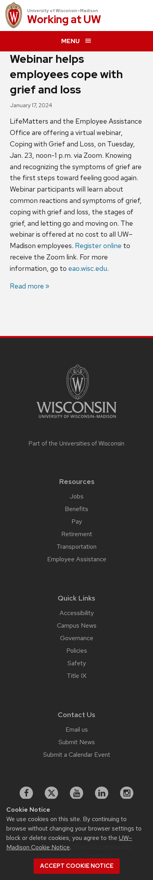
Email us (77, 729)
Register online (98, 245)
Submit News (76, 742)
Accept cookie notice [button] (76, 866)
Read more (27, 285)
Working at (64, 19)
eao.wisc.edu (87, 268)
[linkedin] (101, 793)
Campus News (77, 625)
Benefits (76, 509)
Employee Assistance (76, 559)
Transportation (76, 546)
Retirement (76, 534)
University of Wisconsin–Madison (62, 10)
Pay (76, 521)
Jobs (77, 496)
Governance (76, 638)
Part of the (76, 443)
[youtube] (76, 793)
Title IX (76, 676)
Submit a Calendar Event (76, 754)
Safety (76, 663)
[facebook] (26, 793)
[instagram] (126, 793)
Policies (76, 650)
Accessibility (77, 613)
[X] (51, 793)
